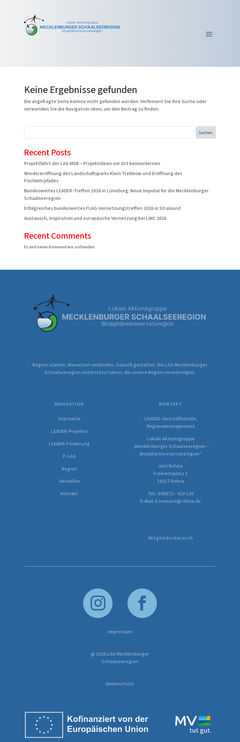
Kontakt (69, 493)
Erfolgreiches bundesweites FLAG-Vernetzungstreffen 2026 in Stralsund (102, 208)
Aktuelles (69, 481)
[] (97, 617)
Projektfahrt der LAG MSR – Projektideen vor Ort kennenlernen (92, 163)
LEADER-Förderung (69, 443)
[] (142, 617)
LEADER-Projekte (69, 431)
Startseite (69, 418)
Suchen (205, 133)
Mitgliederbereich (170, 538)
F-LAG (69, 456)
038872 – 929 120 (175, 493)
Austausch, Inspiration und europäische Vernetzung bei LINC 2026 (95, 218)
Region (69, 468)
